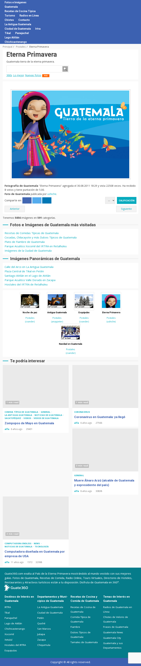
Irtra (38, 28)
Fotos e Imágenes (15, 2)
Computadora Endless (18, 543)
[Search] (134, 21)
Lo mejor (18, 75)
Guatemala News (113, 632)
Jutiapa (41, 634)
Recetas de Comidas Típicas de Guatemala (32, 233)
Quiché (41, 623)
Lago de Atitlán (13, 623)
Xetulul (8, 639)
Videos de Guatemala (46, 418)
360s (9, 75)
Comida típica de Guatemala (22, 412)
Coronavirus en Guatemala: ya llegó (105, 386)
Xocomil (9, 634)
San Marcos (44, 628)
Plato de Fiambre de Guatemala (25, 242)
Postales (30, 317)
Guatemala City (112, 637)
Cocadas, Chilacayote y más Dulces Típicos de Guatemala (41, 237)
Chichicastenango (16, 41)
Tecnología (42, 546)
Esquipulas (11, 650)
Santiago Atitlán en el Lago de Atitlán (27, 275)
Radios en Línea (29, 15)
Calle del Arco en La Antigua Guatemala (29, 267)
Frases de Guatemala (115, 627)
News (37, 543)
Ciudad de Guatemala (18, 28)
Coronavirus (82, 412)
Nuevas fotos (33, 75)
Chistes (9, 19)
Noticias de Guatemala (49, 415)
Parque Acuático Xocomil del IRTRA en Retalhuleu (36, 246)
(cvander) (30, 321)
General (46, 412)
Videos (28, 418)
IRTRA (8, 607)
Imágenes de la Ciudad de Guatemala (28, 250)
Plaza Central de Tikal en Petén (24, 271)
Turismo (10, 15)
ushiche (51, 194)
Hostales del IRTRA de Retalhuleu (26, 284)
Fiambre (75, 627)
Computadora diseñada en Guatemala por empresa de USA (36, 517)
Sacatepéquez (13, 418)
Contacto (24, 19)
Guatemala (11, 6)
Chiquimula (43, 645)
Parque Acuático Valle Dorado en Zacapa (30, 280)
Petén (40, 618)
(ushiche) (111, 321)
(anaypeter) (57, 321)
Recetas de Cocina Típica (20, 11)
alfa (7, 429)
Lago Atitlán (12, 37)
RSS (46, 76)
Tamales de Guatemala (84, 642)
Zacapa (41, 639)
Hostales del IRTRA (15, 645)
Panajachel (22, 33)
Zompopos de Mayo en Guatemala (36, 386)
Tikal (8, 33)
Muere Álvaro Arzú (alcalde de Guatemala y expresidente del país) (105, 449)
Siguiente (126, 208)
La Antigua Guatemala (18, 24)
